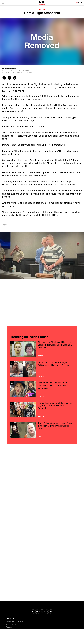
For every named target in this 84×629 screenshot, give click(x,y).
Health (41, 376)
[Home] (42, 2)
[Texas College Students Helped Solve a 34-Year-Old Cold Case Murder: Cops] (42, 430)
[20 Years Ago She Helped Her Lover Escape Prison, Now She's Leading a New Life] (42, 349)
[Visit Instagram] (42, 611)
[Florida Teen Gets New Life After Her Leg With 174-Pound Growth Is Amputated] (42, 409)
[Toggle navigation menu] (3, 3)
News (42, 9)
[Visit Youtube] (46, 611)
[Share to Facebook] (4, 78)
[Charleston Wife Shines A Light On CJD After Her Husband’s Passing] (42, 369)
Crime (40, 356)
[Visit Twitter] (37, 611)
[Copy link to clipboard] (15, 78)
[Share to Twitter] (9, 78)
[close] (81, 234)
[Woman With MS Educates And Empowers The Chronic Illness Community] (42, 389)
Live (80, 3)
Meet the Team (12, 624)
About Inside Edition (14, 621)
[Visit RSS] (51, 611)
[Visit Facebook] (33, 611)
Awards (9, 627)
